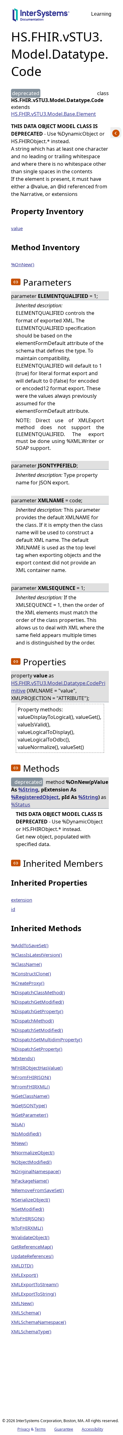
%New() (19, 1143)
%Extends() (23, 1058)
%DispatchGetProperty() (37, 1011)
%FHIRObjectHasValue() (37, 1068)
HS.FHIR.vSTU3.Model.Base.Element (53, 114)
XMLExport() (24, 1275)
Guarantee (63, 1429)
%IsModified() (26, 1133)
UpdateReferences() (32, 1256)
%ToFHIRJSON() (27, 1218)
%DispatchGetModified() (37, 1002)
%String (28, 789)
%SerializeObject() (30, 1199)
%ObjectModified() (31, 1162)
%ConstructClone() (31, 973)
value (17, 228)
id (13, 909)
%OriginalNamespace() (36, 1171)
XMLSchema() (26, 1312)
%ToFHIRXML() (27, 1228)
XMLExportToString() (33, 1294)
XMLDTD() (22, 1265)
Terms (40, 1429)
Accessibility (92, 1429)
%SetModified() (27, 1209)
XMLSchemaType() (31, 1331)
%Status (20, 804)
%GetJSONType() (29, 1105)
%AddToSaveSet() (30, 945)
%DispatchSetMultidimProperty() (46, 1039)
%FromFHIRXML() (30, 1086)
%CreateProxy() (27, 983)
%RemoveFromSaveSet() (37, 1190)
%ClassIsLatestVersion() (36, 955)
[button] (15, 282)
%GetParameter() (29, 1115)
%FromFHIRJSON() (31, 1077)
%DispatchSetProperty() (36, 1049)
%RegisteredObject (35, 797)
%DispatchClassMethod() (38, 992)
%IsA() (18, 1124)
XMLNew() (22, 1303)
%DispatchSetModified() (37, 1030)
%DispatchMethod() (32, 1020)
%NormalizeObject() (33, 1152)
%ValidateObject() (30, 1237)
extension (21, 900)
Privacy (23, 1429)
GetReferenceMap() (32, 1246)
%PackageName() (30, 1181)
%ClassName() (26, 964)
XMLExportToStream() (35, 1284)
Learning (101, 14)
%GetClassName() (30, 1096)
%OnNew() (22, 264)
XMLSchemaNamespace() (38, 1322)
